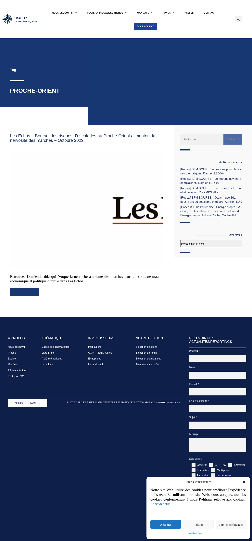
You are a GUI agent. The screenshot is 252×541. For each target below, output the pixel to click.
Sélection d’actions (146, 346)
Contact (210, 12)
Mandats (143, 12)
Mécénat (13, 364)
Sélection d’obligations (148, 358)
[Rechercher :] (201, 139)
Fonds (167, 12)
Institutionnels (96, 364)
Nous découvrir (62, 12)
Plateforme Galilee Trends (105, 12)
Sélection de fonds (146, 352)
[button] (244, 482)
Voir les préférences (231, 524)
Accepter (165, 524)
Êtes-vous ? (195, 458)
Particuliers (94, 346)
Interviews (47, 364)
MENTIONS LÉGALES (169, 402)
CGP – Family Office (100, 352)
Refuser (198, 524)
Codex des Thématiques (55, 346)
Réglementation (17, 370)
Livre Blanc (48, 352)
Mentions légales (196, 533)
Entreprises (94, 358)
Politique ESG (16, 376)
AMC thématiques (52, 358)
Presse (189, 12)
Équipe (12, 358)
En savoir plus (160, 504)
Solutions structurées (148, 364)
